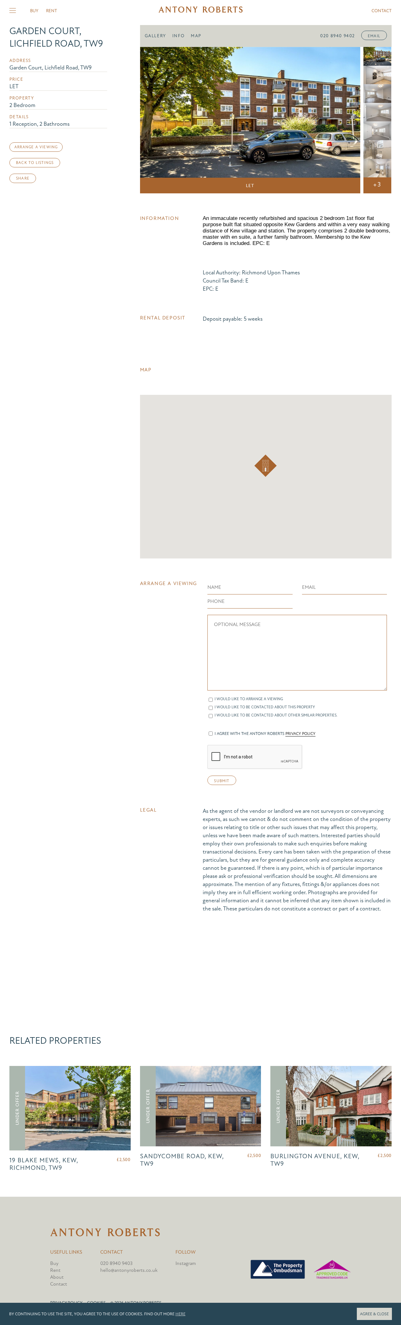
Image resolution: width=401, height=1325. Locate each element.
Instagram (185, 1263)
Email (374, 36)
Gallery (155, 35)
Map (196, 35)
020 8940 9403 (116, 1263)
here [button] (180, 1314)
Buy (34, 10)
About (57, 1277)
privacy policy (300, 733)
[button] (265, 466)
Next (347, 120)
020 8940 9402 (337, 35)
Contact (382, 10)
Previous (153, 120)
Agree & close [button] (374, 1314)
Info (178, 35)
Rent (51, 10)
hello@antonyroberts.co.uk (129, 1270)
